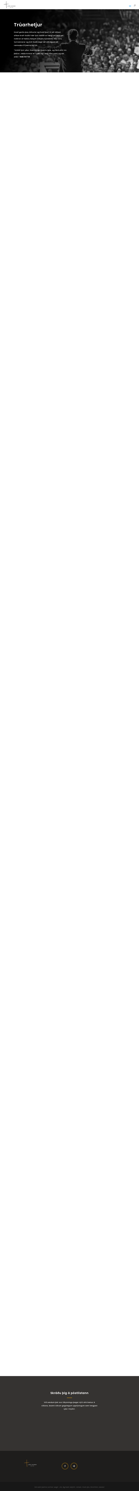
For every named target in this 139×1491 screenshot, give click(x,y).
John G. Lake (24, 663)
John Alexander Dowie (31, 578)
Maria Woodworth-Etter (32, 833)
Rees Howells (25, 1003)
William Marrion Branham (33, 1344)
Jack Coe (22, 493)
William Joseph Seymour (32, 1259)
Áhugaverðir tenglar (108, 1465)
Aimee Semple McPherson (34, 238)
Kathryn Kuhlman (27, 748)
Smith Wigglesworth (30, 1088)
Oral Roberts (24, 918)
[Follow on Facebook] (65, 1466)
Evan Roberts (25, 408)
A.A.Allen (22, 153)
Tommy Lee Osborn (29, 1173)
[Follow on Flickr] (74, 1466)
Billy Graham (24, 323)
